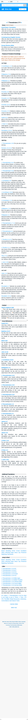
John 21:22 (4, 352)
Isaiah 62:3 (4, 117)
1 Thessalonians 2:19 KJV (8, 575)
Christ (13, 550)
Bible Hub (14, 607)
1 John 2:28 (4, 262)
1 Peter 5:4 (4, 124)
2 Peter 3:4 (4, 450)
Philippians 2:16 (6, 74)
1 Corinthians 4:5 (6, 180)
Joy (19, 552)
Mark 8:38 (4, 340)
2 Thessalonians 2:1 (7, 231)
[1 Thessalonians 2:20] (26, 323)
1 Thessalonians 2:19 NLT (8, 570)
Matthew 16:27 (5, 331)
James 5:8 (4, 432)
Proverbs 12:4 (5, 98)
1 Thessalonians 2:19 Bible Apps (10, 578)
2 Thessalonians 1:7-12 (8, 223)
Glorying (7, 552)
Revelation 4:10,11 (6, 130)
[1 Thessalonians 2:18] (2, 323)
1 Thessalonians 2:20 (7, 143)
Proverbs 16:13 (5, 104)
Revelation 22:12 (6, 296)
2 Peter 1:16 (5, 440)
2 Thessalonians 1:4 (7, 404)
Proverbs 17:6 (5, 111)
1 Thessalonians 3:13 (7, 162)
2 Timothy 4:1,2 (5, 247)
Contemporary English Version (10, 37)
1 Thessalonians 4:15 (7, 385)
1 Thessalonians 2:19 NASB (9, 574)
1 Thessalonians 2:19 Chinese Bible (11, 581)
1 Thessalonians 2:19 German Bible (11, 585)
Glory (3, 552)
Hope (12, 552)
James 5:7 (4, 421)
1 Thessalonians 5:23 (7, 170)
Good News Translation (8, 27)
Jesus (16, 552)
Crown (18, 550)
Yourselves (10, 554)
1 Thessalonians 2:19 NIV (8, 568)
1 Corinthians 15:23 (7, 192)
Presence (23, 552)
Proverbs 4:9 (5, 92)
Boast (3, 550)
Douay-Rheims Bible (7, 45)
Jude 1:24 (4, 273)
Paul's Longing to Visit (7, 307)
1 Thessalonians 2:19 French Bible (11, 583)
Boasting (8, 550)
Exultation (23, 550)
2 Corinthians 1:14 (6, 66)
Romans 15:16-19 (6, 148)
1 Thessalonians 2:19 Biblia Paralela (11, 580)
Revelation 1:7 (5, 286)
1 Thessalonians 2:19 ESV (9, 572)
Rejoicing (4, 554)
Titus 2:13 (4, 255)
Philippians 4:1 (5, 80)
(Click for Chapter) (9, 25)
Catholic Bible (14, 604)
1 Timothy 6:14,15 (6, 239)
